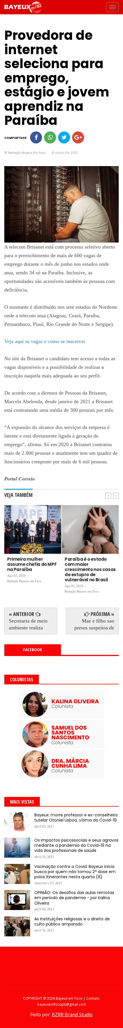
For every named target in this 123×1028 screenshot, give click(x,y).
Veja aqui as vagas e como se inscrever (44, 341)
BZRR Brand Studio (72, 1014)
